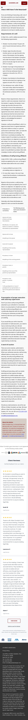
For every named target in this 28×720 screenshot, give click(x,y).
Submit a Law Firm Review (14, 626)
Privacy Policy (6, 650)
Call (3, 3)
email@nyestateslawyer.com (9, 416)
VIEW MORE (14, 620)
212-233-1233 (23, 411)
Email (24, 3)
